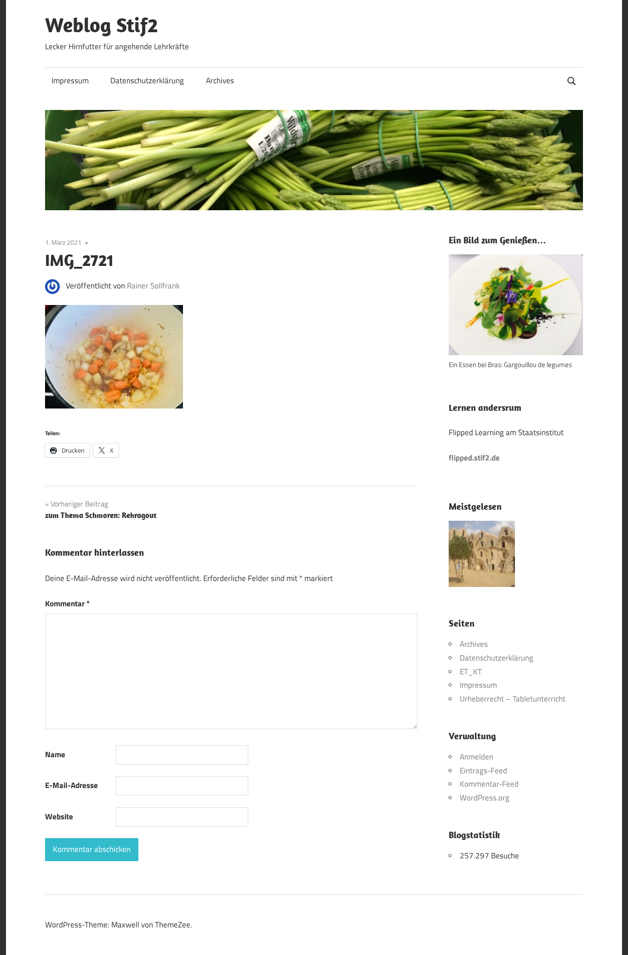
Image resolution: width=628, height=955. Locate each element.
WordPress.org (484, 798)
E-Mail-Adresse (71, 785)
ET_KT (471, 672)
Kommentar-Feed (489, 784)
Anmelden (476, 757)
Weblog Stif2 (101, 24)
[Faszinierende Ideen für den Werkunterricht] (482, 556)
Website (59, 817)
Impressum (70, 80)
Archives (220, 80)
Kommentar (67, 604)
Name (55, 754)
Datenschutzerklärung (147, 80)
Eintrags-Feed (483, 771)
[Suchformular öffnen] (572, 80)
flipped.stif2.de (474, 458)
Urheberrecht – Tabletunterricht (512, 699)
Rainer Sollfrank (153, 286)
